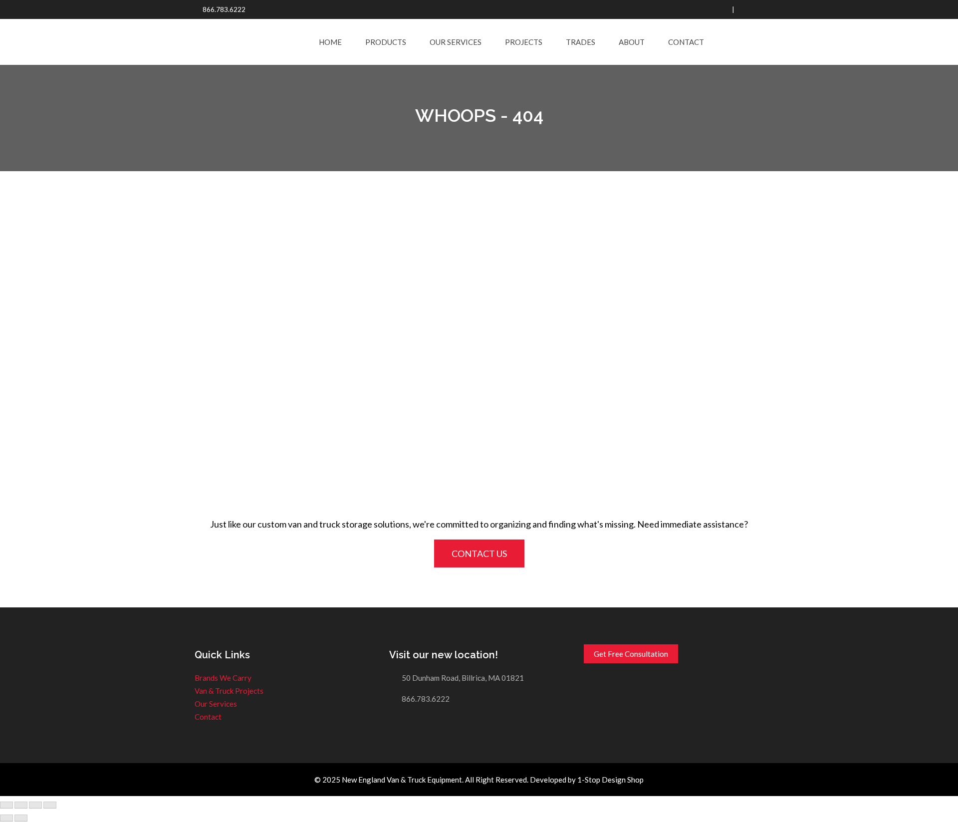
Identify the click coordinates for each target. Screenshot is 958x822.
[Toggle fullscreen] (35, 805)
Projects (523, 41)
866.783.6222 (224, 9)
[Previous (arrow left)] (6, 818)
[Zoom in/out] (49, 805)
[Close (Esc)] (6, 805)
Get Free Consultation (631, 653)
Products (385, 41)
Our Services (455, 41)
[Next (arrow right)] (20, 818)
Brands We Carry (223, 677)
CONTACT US (479, 553)
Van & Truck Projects (229, 690)
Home (330, 41)
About (632, 41)
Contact (686, 41)
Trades (580, 41)
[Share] (20, 805)
